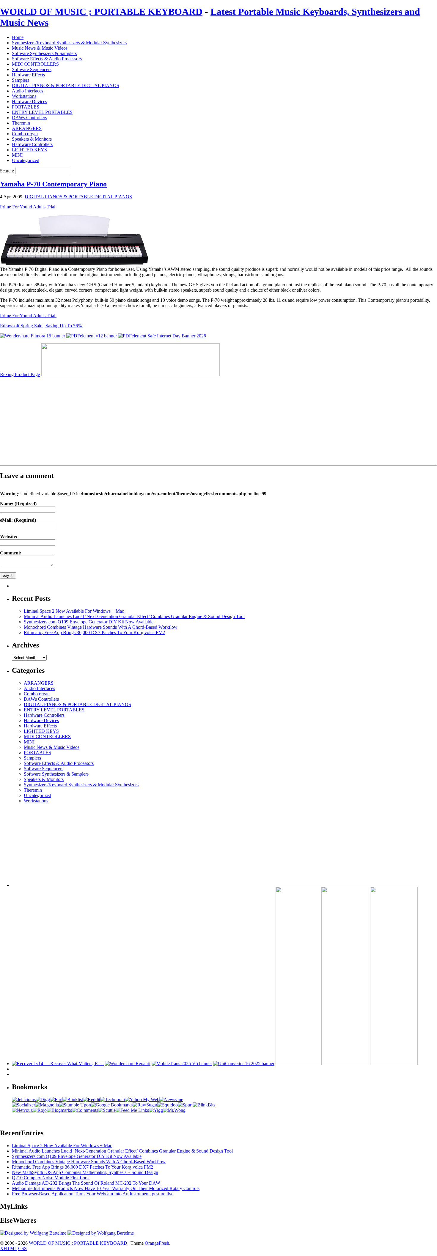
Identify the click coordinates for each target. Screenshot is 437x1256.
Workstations (24, 96)
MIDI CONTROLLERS (35, 64)
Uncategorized (25, 160)
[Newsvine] (171, 1099)
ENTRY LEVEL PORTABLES (42, 112)
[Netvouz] (22, 1110)
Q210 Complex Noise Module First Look (51, 1177)
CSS (22, 1248)
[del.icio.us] (24, 1099)
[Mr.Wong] (174, 1110)
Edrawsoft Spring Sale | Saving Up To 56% (41, 325)
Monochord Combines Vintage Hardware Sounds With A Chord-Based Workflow (100, 627)
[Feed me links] (132, 1110)
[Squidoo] (167, 1104)
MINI (17, 155)
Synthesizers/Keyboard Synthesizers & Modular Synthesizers (69, 42)
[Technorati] (112, 1099)
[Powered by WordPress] (33, 1232)
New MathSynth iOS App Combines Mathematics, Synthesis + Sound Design (85, 1172)
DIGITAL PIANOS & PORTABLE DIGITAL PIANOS (65, 85)
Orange (152, 1243)
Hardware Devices (29, 101)
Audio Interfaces (27, 90)
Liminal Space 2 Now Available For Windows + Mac (74, 611)
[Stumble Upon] (75, 1104)
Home (17, 37)
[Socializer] (23, 1104)
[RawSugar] (145, 1104)
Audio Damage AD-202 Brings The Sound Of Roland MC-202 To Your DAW (86, 1183)
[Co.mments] (85, 1110)
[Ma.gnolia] (47, 1104)
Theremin (21, 122)
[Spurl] (185, 1104)
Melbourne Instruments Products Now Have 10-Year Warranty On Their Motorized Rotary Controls (105, 1188)
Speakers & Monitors (32, 139)
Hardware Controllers (32, 144)
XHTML (8, 1248)
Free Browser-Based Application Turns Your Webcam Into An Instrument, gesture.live (92, 1193)
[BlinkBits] (204, 1104)
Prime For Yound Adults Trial (28, 206)
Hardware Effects (28, 74)
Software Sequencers (31, 69)
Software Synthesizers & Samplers (44, 53)
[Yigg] (156, 1110)
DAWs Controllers (29, 117)
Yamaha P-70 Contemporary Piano (53, 184)
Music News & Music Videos (39, 48)
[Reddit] (91, 1099)
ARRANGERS (27, 128)
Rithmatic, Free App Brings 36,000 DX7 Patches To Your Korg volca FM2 (94, 632)
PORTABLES (25, 106)
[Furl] (56, 1099)
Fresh (164, 1243)
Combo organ (25, 133)
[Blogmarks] (59, 1110)
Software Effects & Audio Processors (47, 58)
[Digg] (43, 1099)
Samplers (20, 80)
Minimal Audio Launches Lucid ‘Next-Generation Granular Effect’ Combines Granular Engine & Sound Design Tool (134, 616)
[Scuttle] (107, 1110)
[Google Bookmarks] (112, 1104)
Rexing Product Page (20, 374)
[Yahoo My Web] (142, 1099)
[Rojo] (40, 1110)
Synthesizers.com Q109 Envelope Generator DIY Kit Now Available (88, 621)
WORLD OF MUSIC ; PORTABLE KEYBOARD (101, 11)
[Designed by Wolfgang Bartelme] (100, 1232)
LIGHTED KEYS (29, 149)
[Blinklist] (72, 1099)
